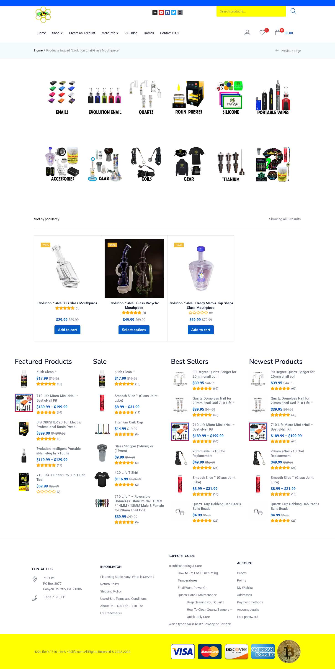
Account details (248, 609)
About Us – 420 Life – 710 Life (121, 606)
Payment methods (250, 602)
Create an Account (82, 33)
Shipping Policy (111, 591)
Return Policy (109, 584)
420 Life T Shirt (126, 473)
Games (149, 33)
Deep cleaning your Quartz (205, 602)
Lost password (247, 617)
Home (41, 33)
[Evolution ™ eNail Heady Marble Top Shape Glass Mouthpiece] (200, 268)
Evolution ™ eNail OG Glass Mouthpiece (67, 303)
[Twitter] (173, 12)
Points (241, 580)
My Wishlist (245, 588)
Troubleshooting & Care (185, 566)
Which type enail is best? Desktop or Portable (200, 624)
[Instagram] (154, 12)
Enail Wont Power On (192, 588)
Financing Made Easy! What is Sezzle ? (127, 577)
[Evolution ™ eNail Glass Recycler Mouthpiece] (134, 268)
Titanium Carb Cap (129, 422)
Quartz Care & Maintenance (197, 595)
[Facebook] (167, 12)
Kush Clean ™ (46, 372)
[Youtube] (161, 12)
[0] (262, 33)
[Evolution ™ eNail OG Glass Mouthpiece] (67, 268)
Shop (56, 33)
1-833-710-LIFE (54, 597)
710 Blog (131, 33)
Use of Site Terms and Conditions (123, 598)
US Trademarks (111, 613)
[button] (284, 33)
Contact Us (168, 33)
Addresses (244, 595)
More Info (109, 33)
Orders (242, 573)
